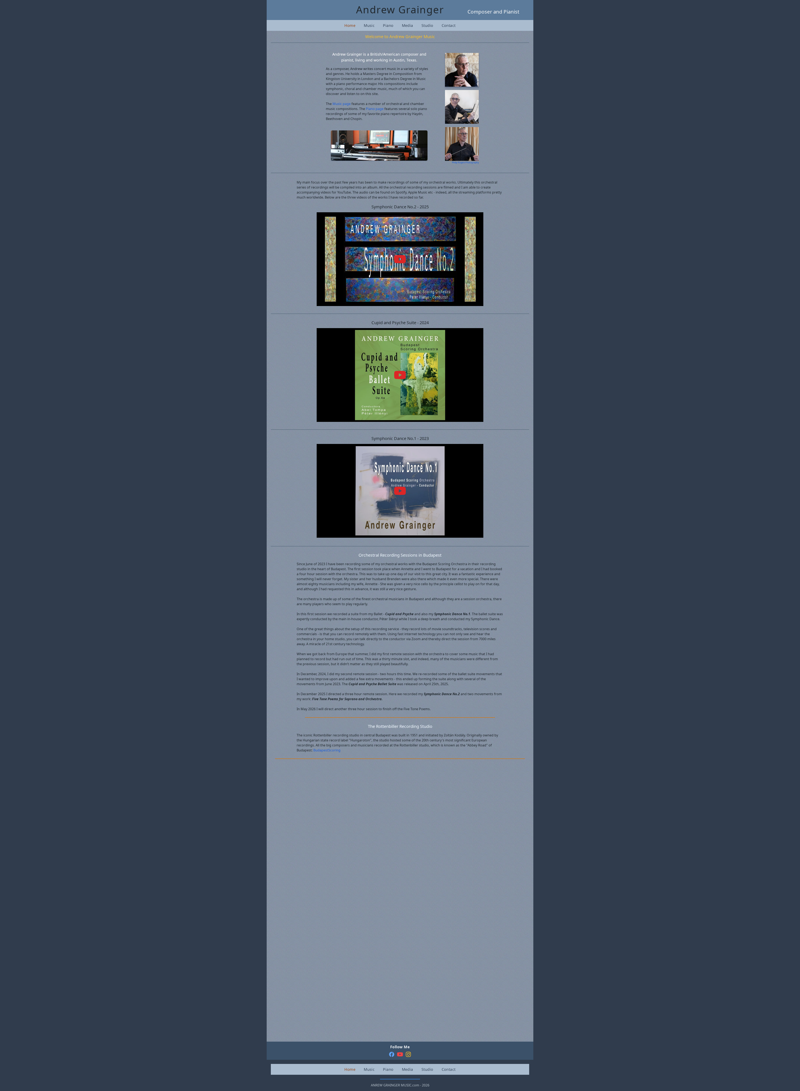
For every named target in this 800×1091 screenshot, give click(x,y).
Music (369, 25)
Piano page (375, 108)
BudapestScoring (326, 750)
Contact (449, 25)
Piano (388, 25)
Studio (427, 25)
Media (407, 25)
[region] (379, 145)
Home (349, 25)
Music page (341, 103)
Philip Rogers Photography (465, 162)
